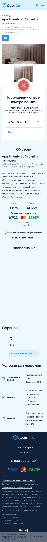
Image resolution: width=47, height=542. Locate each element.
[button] (42, 5)
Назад (7, 15)
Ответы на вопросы (23, 447)
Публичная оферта (9, 477)
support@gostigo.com (15, 523)
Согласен (38, 537)
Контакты (23, 452)
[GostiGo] (11, 5)
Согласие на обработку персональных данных (20, 484)
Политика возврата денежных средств (17, 487)
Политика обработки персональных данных (18, 480)
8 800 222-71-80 (23, 461)
